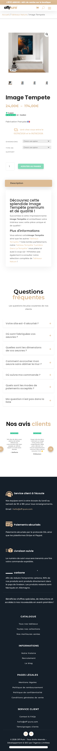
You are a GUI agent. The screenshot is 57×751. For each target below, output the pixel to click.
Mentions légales (28, 682)
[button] (46, 34)
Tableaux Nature (19, 14)
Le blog (29, 663)
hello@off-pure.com (23, 509)
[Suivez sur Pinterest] (31, 734)
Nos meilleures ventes (28, 634)
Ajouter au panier (31, 166)
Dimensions (12, 142)
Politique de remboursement (27, 687)
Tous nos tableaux (28, 624)
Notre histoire (28, 653)
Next (50, 449)
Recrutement (29, 658)
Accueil (5, 14)
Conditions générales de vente (28, 697)
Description (16, 183)
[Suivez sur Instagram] (26, 734)
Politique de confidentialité (27, 692)
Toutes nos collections (28, 629)
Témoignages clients (28, 727)
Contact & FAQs (28, 716)
